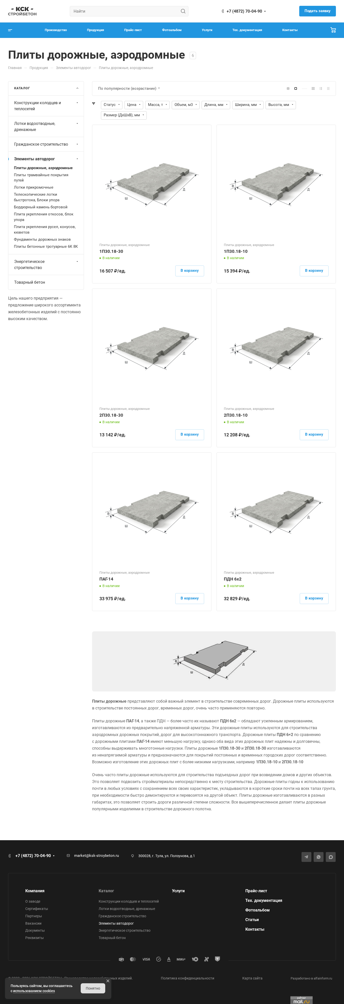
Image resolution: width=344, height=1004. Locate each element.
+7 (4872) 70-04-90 (244, 11)
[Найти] (184, 11)
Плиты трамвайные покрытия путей (41, 178)
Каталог (106, 890)
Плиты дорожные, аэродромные (43, 168)
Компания (35, 890)
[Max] (331, 857)
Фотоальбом (257, 910)
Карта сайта (252, 978)
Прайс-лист (256, 890)
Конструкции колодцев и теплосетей (37, 105)
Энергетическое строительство (29, 264)
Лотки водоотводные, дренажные (34, 126)
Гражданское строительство (41, 144)
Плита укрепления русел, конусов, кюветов (45, 230)
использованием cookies (34, 991)
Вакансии (33, 923)
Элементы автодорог (34, 159)
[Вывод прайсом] (328, 89)
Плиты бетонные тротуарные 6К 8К (46, 246)
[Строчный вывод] (321, 89)
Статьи (252, 919)
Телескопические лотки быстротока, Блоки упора (36, 197)
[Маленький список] (288, 89)
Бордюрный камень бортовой (41, 207)
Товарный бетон (29, 282)
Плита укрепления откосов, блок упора (43, 217)
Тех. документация (263, 900)
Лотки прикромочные (33, 187)
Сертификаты (36, 909)
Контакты (254, 929)
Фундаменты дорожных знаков (42, 239)
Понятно (93, 988)
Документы (35, 930)
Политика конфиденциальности (187, 978)
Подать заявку (318, 11)
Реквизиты (34, 938)
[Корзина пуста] (333, 30)
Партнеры (33, 916)
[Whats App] (319, 857)
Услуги (178, 890)
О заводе (32, 901)
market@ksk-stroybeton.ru (96, 855)
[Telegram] (306, 857)
